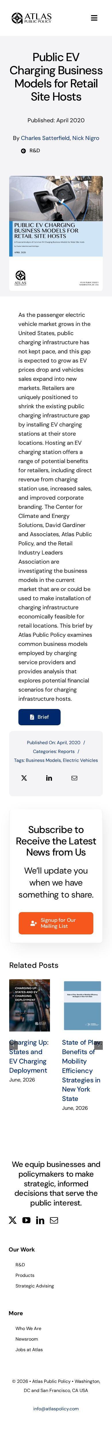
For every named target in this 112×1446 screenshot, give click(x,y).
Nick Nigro (85, 138)
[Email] (74, 778)
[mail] (54, 1220)
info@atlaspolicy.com (56, 1409)
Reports (66, 751)
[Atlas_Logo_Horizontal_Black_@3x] (31, 13)
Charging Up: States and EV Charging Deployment (29, 1005)
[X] (24, 778)
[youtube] (26, 1220)
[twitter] (13, 1220)
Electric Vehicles (80, 760)
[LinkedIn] (49, 778)
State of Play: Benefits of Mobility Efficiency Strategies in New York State (82, 1005)
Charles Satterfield (45, 138)
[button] (13, 1045)
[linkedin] (40, 1220)
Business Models (43, 760)
